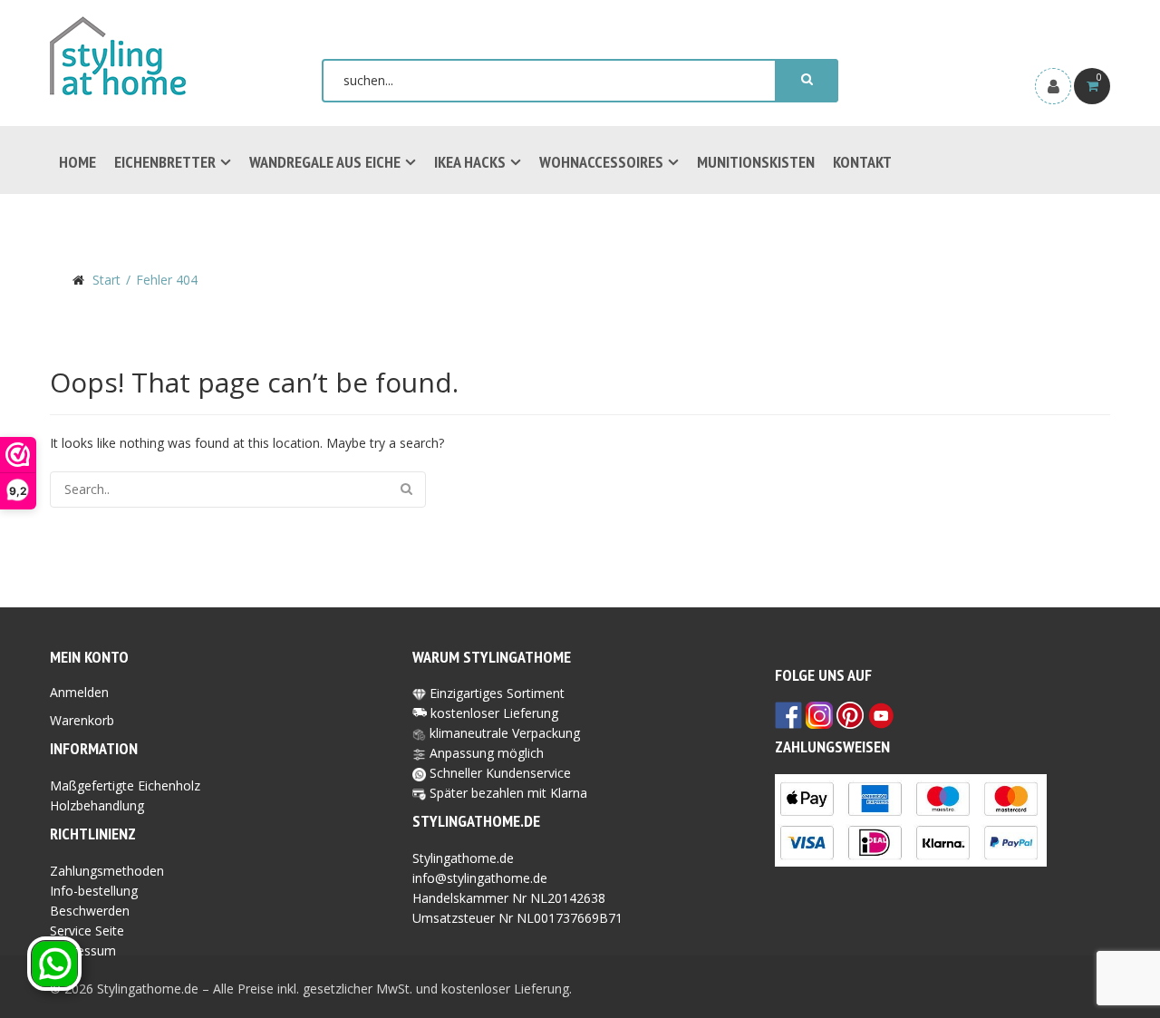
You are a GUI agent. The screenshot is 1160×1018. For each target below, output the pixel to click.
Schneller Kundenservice (498, 772)
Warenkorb (82, 720)
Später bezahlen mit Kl (495, 792)
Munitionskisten (756, 161)
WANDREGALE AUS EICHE (325, 161)
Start (106, 279)
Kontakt (862, 161)
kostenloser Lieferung (494, 713)
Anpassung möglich (485, 752)
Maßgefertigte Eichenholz (125, 785)
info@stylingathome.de (479, 878)
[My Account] (1053, 86)
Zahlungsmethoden (107, 870)
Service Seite (87, 930)
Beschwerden (90, 910)
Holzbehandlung (97, 805)
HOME (77, 161)
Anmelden (79, 692)
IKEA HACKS (470, 161)
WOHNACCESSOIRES (601, 161)
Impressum (83, 950)
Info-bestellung (94, 890)
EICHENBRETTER (165, 161)
